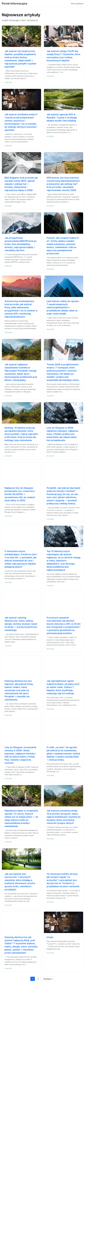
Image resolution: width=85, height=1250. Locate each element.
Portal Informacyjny (14, 3)
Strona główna (77, 3)
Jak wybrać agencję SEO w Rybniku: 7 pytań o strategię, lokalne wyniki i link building (62, 117)
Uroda (50, 937)
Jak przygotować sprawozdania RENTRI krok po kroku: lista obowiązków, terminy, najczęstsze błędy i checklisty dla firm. (21, 244)
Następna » (48, 979)
